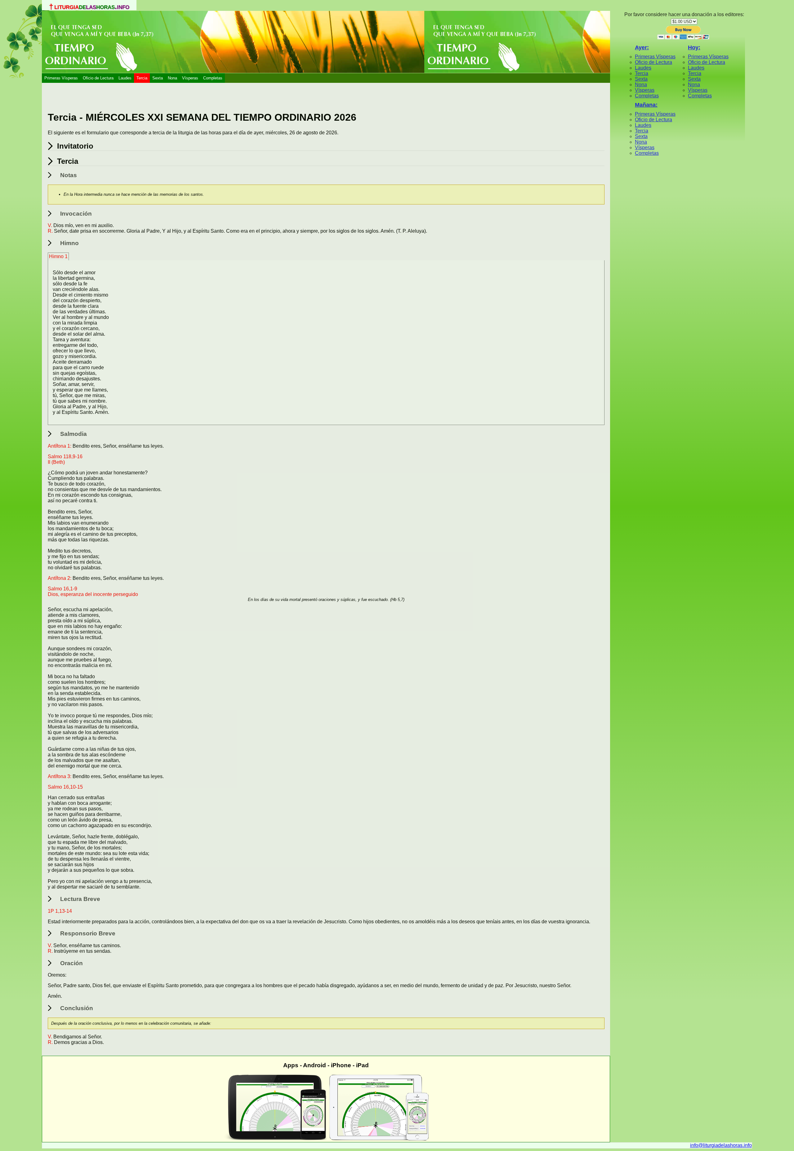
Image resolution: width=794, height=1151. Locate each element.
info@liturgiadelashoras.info (721, 1145)
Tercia (141, 78)
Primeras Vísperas (61, 78)
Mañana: (646, 105)
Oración (71, 963)
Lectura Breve (80, 899)
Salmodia (73, 434)
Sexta (157, 78)
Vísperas (190, 78)
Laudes (125, 78)
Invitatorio (75, 146)
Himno (69, 243)
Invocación (76, 213)
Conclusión (76, 1008)
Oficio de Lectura (98, 78)
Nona (172, 78)
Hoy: (694, 47)
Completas (212, 78)
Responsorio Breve (87, 933)
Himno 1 (58, 256)
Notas (68, 175)
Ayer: (642, 47)
